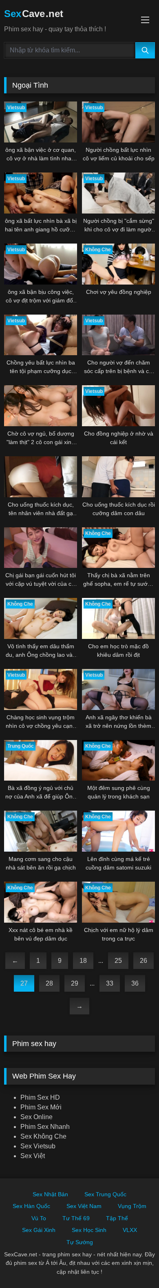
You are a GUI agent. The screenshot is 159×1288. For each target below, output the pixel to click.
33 (109, 983)
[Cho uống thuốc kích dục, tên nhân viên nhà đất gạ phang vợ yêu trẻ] (40, 476)
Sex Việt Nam (84, 1206)
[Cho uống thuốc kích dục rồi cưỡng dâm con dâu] (118, 476)
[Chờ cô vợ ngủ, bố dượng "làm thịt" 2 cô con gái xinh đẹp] (40, 405)
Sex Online (36, 1116)
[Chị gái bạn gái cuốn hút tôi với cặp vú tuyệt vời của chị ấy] (40, 547)
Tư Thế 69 (76, 1218)
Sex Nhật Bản (50, 1194)
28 (49, 983)
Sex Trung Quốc (105, 1194)
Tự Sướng (79, 1242)
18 (83, 960)
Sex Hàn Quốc (31, 1206)
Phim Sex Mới (41, 1107)
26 (143, 960)
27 (24, 983)
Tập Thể (117, 1218)
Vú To (38, 1218)
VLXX (130, 1230)
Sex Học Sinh (89, 1230)
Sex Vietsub (37, 1146)
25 (118, 960)
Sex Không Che (43, 1136)
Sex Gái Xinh (38, 1230)
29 (74, 983)
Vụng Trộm (132, 1206)
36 (135, 983)
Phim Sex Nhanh (45, 1126)
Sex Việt (32, 1155)
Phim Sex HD (40, 1097)
